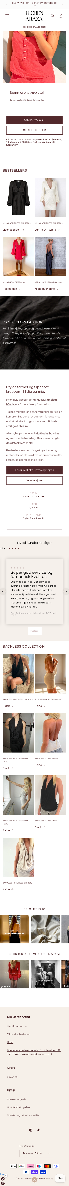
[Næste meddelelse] (62, 4)
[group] (14, 929)
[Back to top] (34, 1179)
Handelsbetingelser (19, 1107)
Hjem (10, 1042)
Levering (12, 1077)
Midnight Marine (45, 289)
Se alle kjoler (34, 480)
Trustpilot (34, 631)
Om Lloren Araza (17, 1026)
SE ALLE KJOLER (34, 130)
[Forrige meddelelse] (6, 4)
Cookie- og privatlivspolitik (23, 1115)
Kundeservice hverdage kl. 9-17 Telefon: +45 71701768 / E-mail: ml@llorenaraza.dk (34, 1052)
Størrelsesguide (16, 1099)
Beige (38, 706)
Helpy (3, 1174)
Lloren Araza (30, 1178)
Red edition (10, 289)
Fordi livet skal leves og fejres (34, 470)
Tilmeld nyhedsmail (18, 1034)
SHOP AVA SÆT (34, 119)
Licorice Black (11, 230)
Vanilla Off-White (45, 230)
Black (6, 706)
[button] (7, 16)
